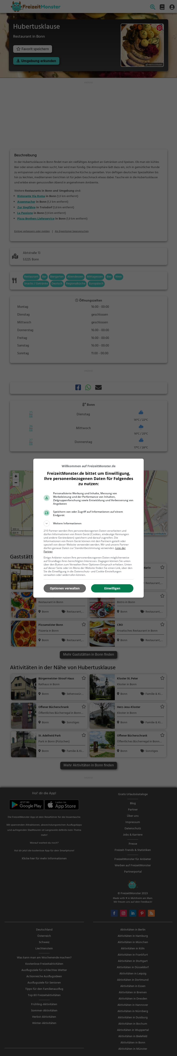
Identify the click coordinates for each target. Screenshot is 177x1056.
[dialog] (88, 528)
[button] (88, 523)
